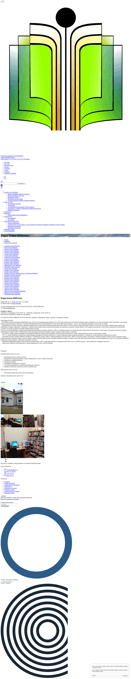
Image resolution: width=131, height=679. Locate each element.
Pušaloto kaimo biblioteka (11, 278)
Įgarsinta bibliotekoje (14, 223)
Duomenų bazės (8, 165)
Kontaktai (7, 481)
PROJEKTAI (8, 216)
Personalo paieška (9, 493)
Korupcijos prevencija (10, 488)
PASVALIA (7, 212)
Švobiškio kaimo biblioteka (12, 284)
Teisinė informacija (9, 483)
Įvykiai (6, 170)
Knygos (6, 167)
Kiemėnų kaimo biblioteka (11, 260)
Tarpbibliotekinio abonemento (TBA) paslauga (21, 207)
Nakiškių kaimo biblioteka (11, 270)
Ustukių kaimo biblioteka (11, 288)
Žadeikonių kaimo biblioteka (12, 292)
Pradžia (6, 240)
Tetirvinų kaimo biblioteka (11, 286)
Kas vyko (7, 164)
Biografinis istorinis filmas (15, 199)
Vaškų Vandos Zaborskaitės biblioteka (15, 291)
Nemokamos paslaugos (14, 203)
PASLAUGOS (8, 202)
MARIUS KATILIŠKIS (11, 192)
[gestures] (1, 188)
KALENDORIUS (9, 231)
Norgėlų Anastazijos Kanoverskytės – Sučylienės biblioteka (21, 273)
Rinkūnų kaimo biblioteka (11, 281)
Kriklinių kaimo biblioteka (11, 262)
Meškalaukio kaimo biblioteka (12, 265)
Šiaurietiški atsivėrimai (14, 228)
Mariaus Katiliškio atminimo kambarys (19, 194)
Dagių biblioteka (16, 303)
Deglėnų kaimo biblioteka (11, 251)
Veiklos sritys (8, 486)
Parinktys (125, 675)
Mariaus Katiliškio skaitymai (16, 195)
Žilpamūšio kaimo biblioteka (12, 294)
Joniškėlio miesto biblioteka (12, 246)
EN (5, 178)
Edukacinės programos (14, 226)
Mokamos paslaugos (13, 210)
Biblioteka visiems (9, 229)
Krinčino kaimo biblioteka (11, 263)
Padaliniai (7, 172)
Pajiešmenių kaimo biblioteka (12, 275)
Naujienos (7, 168)
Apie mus (7, 162)
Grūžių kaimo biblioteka (11, 255)
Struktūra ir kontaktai (10, 173)
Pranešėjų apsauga (9, 490)
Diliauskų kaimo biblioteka (11, 252)
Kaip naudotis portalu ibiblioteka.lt (17, 215)
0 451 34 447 (10, 473)
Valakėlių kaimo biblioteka (11, 289)
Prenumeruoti (4, 506)
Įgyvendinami (12, 218)
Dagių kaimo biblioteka (10, 247)
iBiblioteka (7, 213)
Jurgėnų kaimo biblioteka (11, 259)
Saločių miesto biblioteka (11, 283)
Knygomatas (11, 205)
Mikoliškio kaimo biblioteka (12, 267)
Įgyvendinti (11, 220)
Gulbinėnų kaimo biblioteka (12, 257)
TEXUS (8, 583)
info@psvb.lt (10, 475)
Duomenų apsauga (7, 581)
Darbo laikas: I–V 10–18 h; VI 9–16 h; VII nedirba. (15, 159)
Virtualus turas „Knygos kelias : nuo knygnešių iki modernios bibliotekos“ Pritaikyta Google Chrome (36, 224)
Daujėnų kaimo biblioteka (11, 249)
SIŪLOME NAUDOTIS (11, 221)
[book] (1, 186)
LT (5, 176)
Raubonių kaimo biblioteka (12, 280)
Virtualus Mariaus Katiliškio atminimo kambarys (21, 200)
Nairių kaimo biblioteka (11, 268)
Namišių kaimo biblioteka (11, 272)
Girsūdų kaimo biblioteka (11, 254)
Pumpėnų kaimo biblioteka (11, 276)
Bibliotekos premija (13, 197)
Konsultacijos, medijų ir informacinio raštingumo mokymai (24, 208)
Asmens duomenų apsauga (11, 491)
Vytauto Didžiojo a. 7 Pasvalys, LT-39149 (11, 470)
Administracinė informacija (12, 485)
